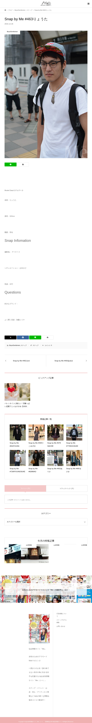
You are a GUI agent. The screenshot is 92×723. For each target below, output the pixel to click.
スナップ (24, 345)
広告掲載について (62, 615)
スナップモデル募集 (62, 621)
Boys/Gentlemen (14, 345)
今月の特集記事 (46, 540)
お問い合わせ (61, 626)
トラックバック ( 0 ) (67, 488)
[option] (18, 553)
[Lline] (11, 164)
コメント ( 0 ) (25, 488)
